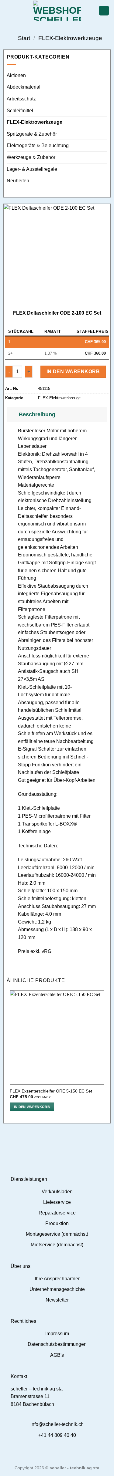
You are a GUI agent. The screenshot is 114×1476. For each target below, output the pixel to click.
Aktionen (16, 75)
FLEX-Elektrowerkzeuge (70, 38)
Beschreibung (37, 414)
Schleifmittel (20, 110)
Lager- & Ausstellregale (32, 169)
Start (24, 38)
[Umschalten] (13, 414)
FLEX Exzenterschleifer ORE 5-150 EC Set (51, 1091)
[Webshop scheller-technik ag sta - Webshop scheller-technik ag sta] (57, 10)
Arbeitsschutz (21, 98)
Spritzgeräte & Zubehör (32, 134)
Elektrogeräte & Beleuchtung (38, 145)
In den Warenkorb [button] (32, 1107)
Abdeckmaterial (23, 87)
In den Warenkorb (73, 371)
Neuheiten (18, 180)
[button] (8, 10)
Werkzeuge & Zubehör (31, 157)
